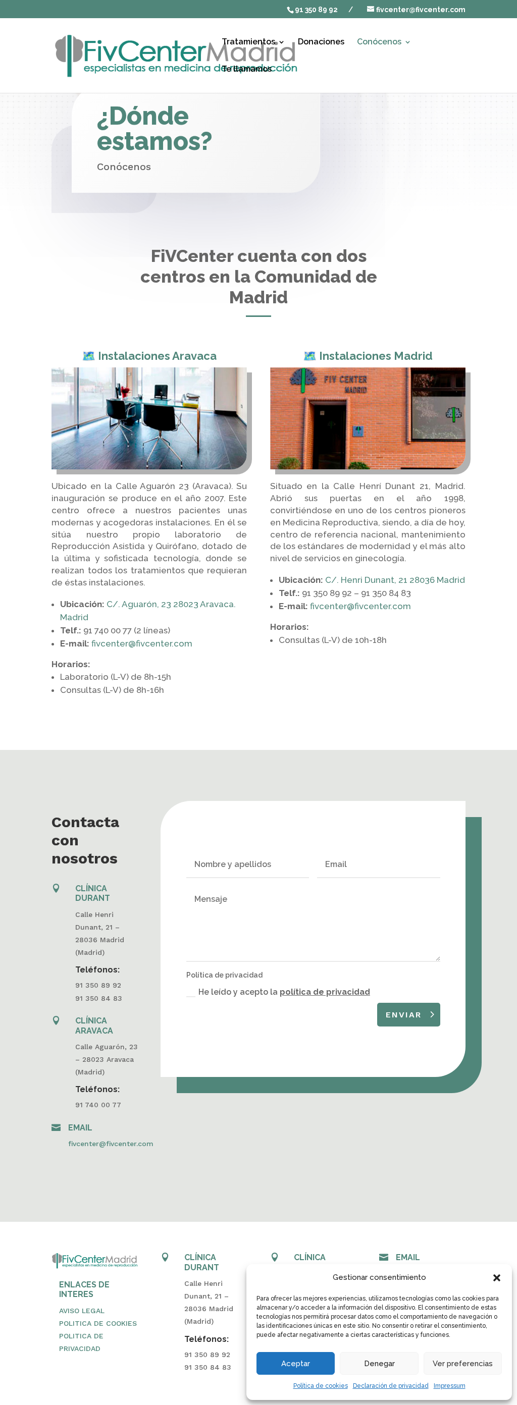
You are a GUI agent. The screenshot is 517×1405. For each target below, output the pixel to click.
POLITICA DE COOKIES (98, 1323)
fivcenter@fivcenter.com (141, 643)
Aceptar (295, 1363)
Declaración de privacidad (391, 1385)
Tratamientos (248, 42)
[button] (497, 1278)
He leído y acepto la (284, 992)
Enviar (404, 1014)
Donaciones (321, 42)
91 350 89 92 (316, 10)
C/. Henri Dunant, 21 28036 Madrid (395, 580)
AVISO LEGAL (82, 1311)
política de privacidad (325, 992)
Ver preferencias (463, 1363)
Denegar (379, 1363)
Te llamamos (247, 70)
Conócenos (379, 42)
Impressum (450, 1385)
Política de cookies (320, 1385)
